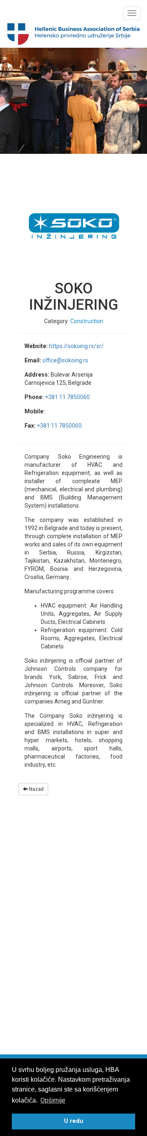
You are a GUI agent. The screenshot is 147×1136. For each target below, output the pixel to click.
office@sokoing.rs (65, 360)
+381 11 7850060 (67, 397)
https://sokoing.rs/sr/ (76, 346)
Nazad (36, 789)
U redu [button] (73, 1121)
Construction (86, 321)
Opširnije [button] (52, 1100)
